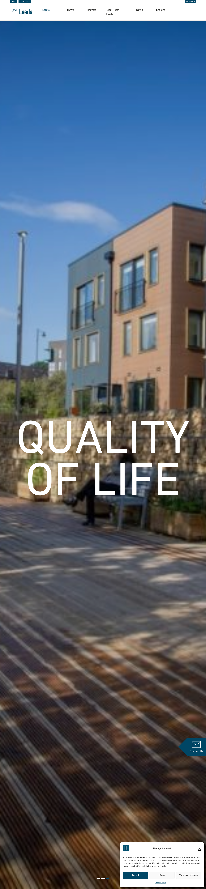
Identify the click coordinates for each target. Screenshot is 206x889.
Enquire (160, 10)
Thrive (70, 10)
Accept (135, 875)
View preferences (188, 875)
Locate (46, 10)
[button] (199, 848)
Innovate (91, 10)
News (139, 10)
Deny (162, 875)
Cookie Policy (160, 883)
